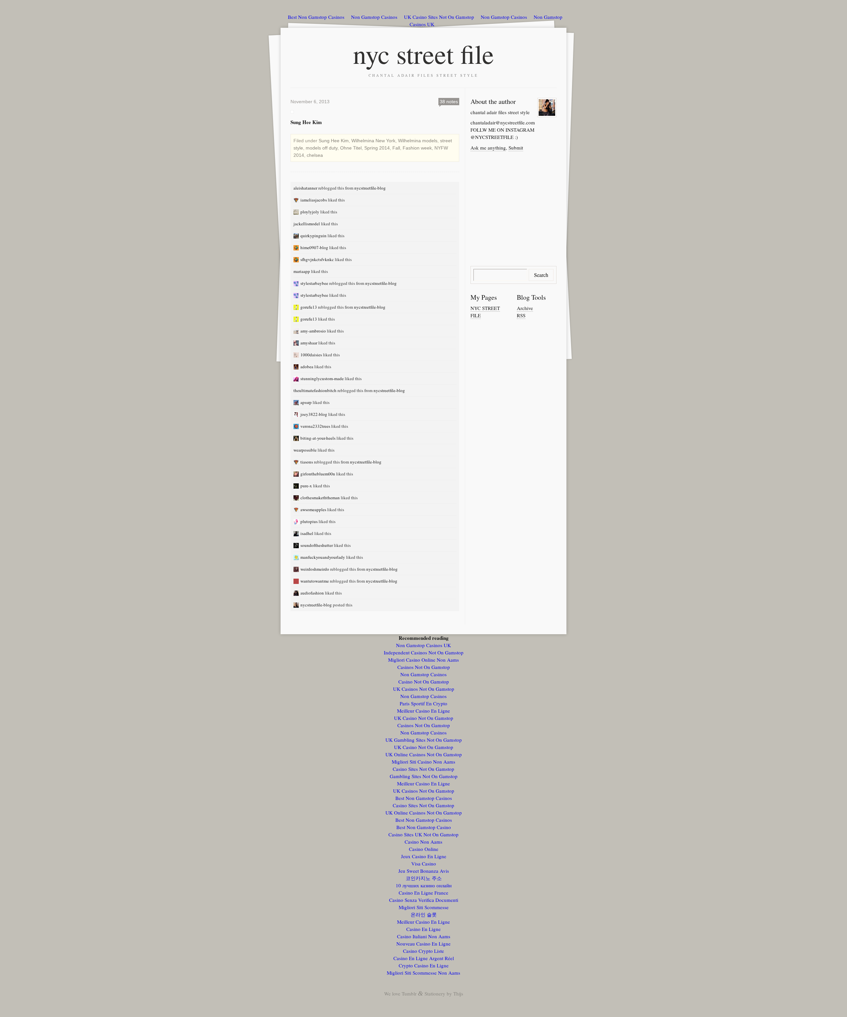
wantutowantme (314, 581)
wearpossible (305, 450)
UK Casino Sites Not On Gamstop (439, 17)
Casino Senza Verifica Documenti (423, 900)
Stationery (434, 993)
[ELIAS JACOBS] (296, 200)
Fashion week (417, 148)
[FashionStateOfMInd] (296, 283)
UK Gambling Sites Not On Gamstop (423, 739)
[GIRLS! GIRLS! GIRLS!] (296, 557)
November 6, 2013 (310, 101)
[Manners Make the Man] (296, 498)
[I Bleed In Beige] (296, 486)
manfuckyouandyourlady (322, 557)
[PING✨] (296, 236)
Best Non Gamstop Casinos (316, 17)
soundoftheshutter (316, 545)
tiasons (306, 462)
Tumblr (409, 993)
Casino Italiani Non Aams (423, 936)
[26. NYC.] (296, 378)
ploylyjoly (309, 212)
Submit (516, 147)
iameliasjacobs (313, 200)
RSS (521, 315)
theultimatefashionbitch (314, 390)
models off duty (321, 148)
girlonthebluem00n (317, 474)
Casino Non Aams (423, 841)
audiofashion (312, 593)
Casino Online (423, 849)
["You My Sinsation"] (296, 581)
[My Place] (296, 533)
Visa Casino (423, 863)
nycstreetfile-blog (370, 188)
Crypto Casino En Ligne (424, 965)
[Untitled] (296, 247)
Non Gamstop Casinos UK (423, 645)
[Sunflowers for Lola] (296, 474)
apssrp (306, 402)
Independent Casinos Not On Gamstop (424, 652)
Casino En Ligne (423, 929)
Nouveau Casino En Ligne (423, 943)
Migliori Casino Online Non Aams (423, 659)
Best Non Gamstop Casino (423, 827)
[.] (296, 355)
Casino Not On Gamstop (423, 681)
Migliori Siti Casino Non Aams (423, 761)
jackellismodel (306, 224)
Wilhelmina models (417, 140)
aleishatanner (305, 188)
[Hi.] (296, 438)
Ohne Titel (351, 148)
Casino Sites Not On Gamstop (423, 769)
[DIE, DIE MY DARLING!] (296, 331)
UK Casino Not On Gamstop (423, 718)
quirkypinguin (313, 236)
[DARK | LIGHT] (296, 545)
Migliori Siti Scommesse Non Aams (423, 972)
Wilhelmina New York (373, 140)
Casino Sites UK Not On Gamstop (423, 834)
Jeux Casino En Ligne (423, 856)
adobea (306, 367)
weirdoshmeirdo (314, 569)
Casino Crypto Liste (423, 951)
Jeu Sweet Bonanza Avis (423, 870)
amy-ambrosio (313, 331)
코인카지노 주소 (424, 878)
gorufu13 (308, 307)
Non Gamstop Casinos (374, 17)
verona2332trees (315, 426)
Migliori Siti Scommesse (424, 907)
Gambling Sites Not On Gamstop (424, 776)
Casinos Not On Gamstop (423, 667)
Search (541, 274)
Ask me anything (488, 147)
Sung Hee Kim (334, 140)
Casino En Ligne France (423, 892)
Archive (525, 308)
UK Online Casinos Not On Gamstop (423, 754)
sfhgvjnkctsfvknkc (317, 259)
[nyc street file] (296, 605)
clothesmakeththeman (320, 498)
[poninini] (296, 521)
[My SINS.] (296, 462)
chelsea (315, 155)
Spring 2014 (377, 148)
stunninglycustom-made (322, 378)
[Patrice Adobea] (296, 367)
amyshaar (308, 343)
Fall (396, 148)
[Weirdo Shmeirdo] (296, 569)
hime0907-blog (314, 247)
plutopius (309, 521)
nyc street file (423, 53)
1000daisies (311, 355)
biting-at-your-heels (317, 438)
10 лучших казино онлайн (424, 885)
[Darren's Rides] (296, 402)
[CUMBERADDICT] (296, 307)
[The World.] (296, 212)
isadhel (306, 533)
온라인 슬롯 (424, 914)
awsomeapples (313, 509)
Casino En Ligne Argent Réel (423, 958)
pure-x (306, 486)
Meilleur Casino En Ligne (423, 710)
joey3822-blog (313, 414)
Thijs (458, 993)
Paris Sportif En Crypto (423, 703)
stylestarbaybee (314, 283)
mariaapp (301, 271)
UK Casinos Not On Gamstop (423, 688)
